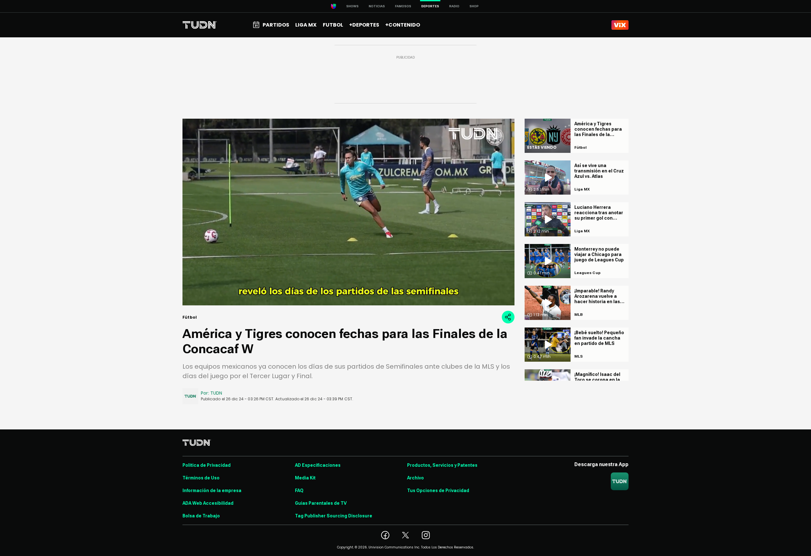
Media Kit (305, 477)
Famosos (403, 6)
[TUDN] (199, 25)
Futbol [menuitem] (333, 24)
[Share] (508, 317)
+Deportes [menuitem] (364, 24)
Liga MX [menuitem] (305, 24)
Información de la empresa (211, 490)
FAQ (299, 490)
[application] (348, 212)
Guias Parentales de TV (321, 503)
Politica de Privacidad (206, 465)
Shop (474, 6)
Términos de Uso (201, 477)
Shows (352, 6)
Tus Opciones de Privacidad (438, 490)
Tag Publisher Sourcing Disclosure (333, 515)
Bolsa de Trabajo (201, 515)
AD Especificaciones (318, 465)
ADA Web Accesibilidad (207, 503)
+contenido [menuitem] (402, 24)
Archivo (415, 477)
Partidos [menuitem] (276, 24)
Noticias (377, 6)
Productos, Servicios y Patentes (442, 465)
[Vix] (620, 25)
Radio (454, 6)
